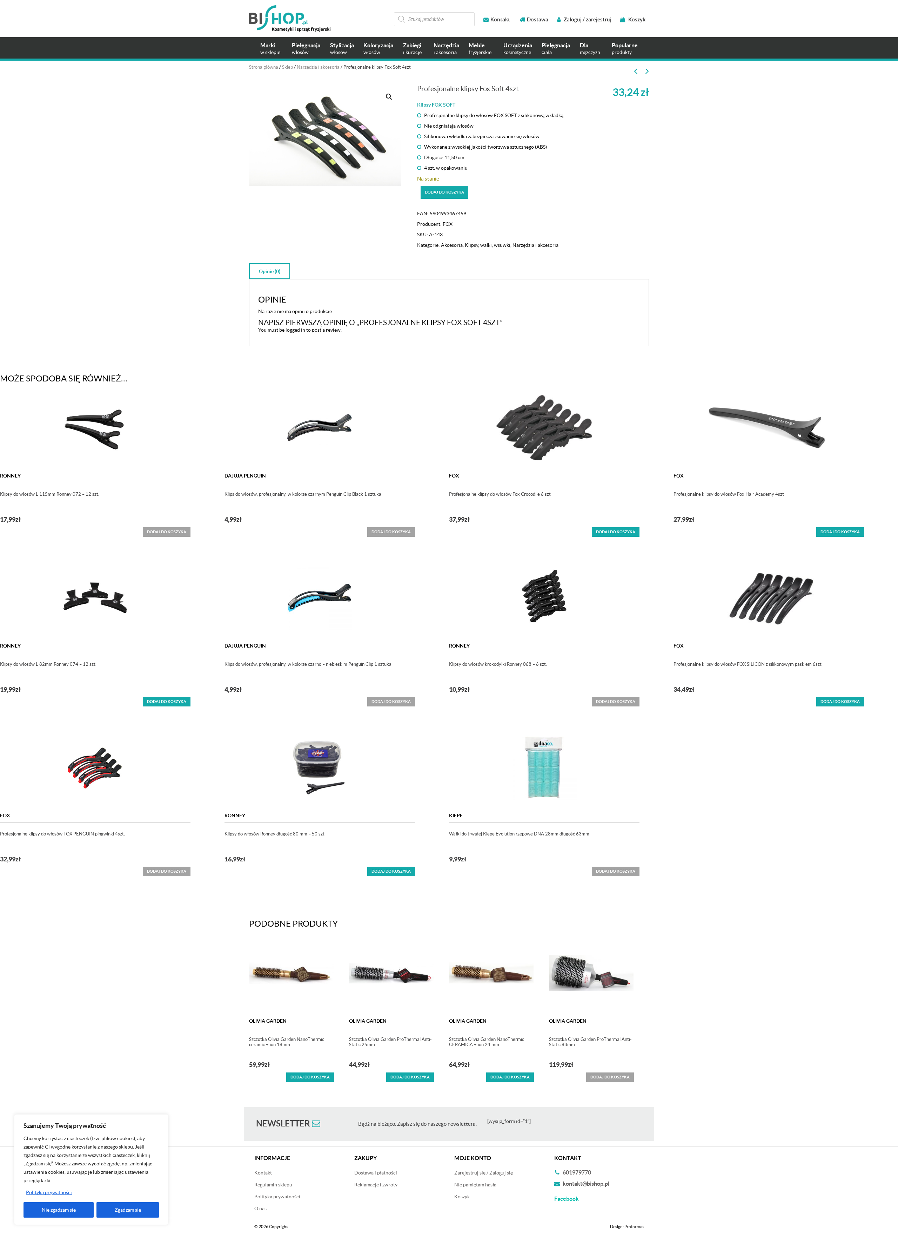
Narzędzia (446, 48)
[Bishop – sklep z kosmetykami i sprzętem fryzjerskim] (290, 18)
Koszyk (636, 19)
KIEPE (456, 815)
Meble (480, 48)
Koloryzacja (378, 48)
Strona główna (263, 67)
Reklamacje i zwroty (375, 1184)
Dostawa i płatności (375, 1173)
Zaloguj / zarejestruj (587, 19)
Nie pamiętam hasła (475, 1184)
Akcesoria (452, 245)
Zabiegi (412, 48)
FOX (448, 224)
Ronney (10, 476)
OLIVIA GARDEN (268, 1021)
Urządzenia (517, 48)
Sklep (287, 67)
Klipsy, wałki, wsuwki (487, 245)
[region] (91, 1169)
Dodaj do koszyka (444, 192)
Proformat (634, 1226)
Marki (270, 48)
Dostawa (537, 19)
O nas (260, 1208)
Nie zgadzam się (59, 1210)
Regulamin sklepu (273, 1184)
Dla (590, 48)
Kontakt (500, 19)
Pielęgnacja (306, 48)
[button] (389, 96)
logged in (295, 330)
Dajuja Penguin (245, 476)
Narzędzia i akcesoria (318, 67)
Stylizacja (342, 48)
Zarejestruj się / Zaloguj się (483, 1173)
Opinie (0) (269, 271)
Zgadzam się (128, 1210)
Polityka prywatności (49, 1192)
